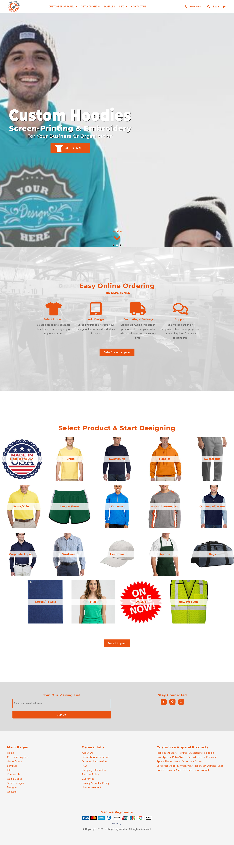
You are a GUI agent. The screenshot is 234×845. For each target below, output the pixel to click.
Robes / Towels (166, 770)
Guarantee (88, 779)
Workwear (186, 766)
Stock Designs (15, 783)
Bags (220, 766)
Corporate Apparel (168, 766)
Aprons (211, 766)
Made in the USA (167, 753)
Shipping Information (94, 770)
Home (10, 753)
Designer (12, 787)
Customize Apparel (18, 757)
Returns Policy (90, 774)
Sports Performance (169, 761)
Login (216, 6)
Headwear (200, 766)
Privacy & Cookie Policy (95, 783)
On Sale (12, 792)
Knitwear (211, 757)
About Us (87, 753)
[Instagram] (172, 702)
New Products (202, 770)
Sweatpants (164, 757)
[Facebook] (164, 702)
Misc (178, 770)
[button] (63, 6)
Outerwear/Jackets (193, 761)
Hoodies (209, 753)
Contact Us (13, 774)
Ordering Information (94, 761)
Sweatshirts (195, 753)
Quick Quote (14, 779)
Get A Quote (14, 761)
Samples (12, 766)
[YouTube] (181, 702)
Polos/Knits (179, 757)
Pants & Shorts (196, 757)
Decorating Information (95, 757)
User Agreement (91, 787)
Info (9, 770)
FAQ (84, 766)
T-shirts (182, 753)
